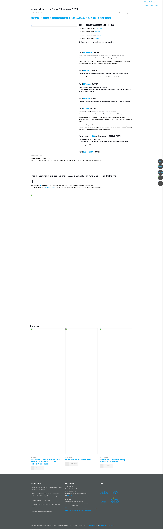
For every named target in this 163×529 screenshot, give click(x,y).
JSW (93, 136)
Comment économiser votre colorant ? (79, 459)
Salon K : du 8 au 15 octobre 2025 (41, 500)
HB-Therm (86, 70)
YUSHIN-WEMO (88, 151)
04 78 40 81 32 (149, 2)
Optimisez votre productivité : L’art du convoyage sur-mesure (46, 506)
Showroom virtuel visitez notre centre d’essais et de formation (115, 501)
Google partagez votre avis (104, 502)
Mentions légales (93, 525)
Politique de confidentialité (106, 525)
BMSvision (86, 83)
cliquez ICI (99, 28)
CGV (87, 525)
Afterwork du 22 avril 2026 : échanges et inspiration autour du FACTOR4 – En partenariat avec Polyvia (45, 461)
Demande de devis (151, 6)
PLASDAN (86, 98)
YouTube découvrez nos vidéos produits (104, 492)
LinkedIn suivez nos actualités (115, 492)
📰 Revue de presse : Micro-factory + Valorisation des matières (113, 460)
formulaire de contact (51, 187)
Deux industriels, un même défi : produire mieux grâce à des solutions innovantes (47, 488)
